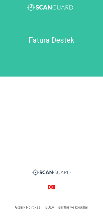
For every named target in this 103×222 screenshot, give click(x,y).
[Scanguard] (51, 7)
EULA (49, 207)
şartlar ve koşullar (73, 207)
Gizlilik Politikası (28, 207)
